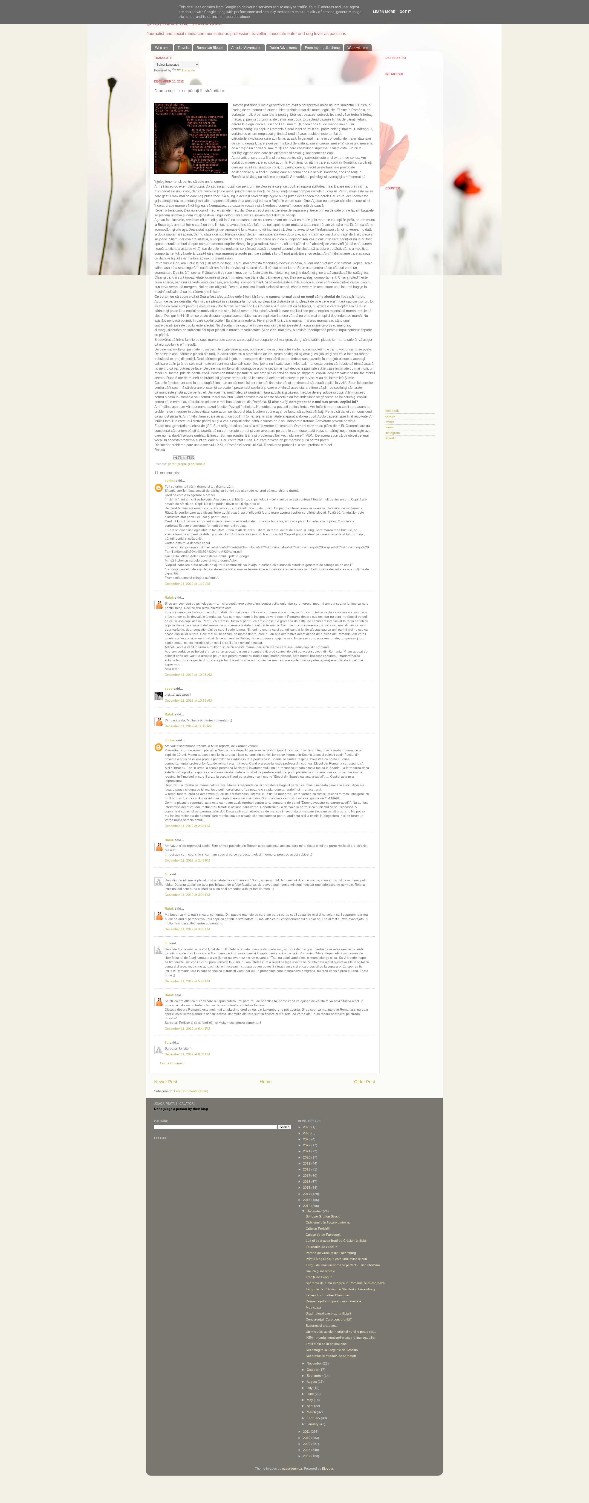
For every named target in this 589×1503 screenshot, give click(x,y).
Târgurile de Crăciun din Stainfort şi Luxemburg (340, 1289)
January (313, 1424)
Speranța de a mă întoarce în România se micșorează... (346, 1283)
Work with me (357, 48)
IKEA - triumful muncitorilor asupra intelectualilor (340, 1337)
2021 (307, 1151)
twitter (389, 422)
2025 (307, 1133)
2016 (307, 1181)
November (315, 1363)
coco (169, 688)
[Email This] (175, 457)
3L (167, 874)
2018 (307, 1169)
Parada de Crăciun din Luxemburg (331, 1253)
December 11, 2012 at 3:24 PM (187, 895)
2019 (307, 1163)
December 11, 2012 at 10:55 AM (188, 700)
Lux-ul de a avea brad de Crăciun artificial (336, 1240)
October (313, 1369)
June (311, 1394)
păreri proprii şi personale (186, 464)
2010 (307, 1438)
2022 (307, 1145)
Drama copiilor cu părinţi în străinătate (333, 1301)
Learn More (384, 12)
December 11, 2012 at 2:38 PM (187, 826)
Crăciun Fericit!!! (318, 1228)
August (312, 1381)
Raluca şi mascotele (320, 1271)
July (310, 1388)
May (310, 1400)
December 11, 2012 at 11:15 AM (188, 726)
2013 (307, 1200)
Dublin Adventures (283, 48)
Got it (405, 12)
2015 (307, 1187)
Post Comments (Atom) (191, 1091)
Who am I (162, 48)
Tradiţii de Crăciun (319, 1277)
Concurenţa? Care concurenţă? (329, 1319)
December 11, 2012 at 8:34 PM (187, 1054)
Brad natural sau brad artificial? (328, 1313)
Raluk (169, 597)
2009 (307, 1444)
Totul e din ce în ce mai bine (326, 1344)
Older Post (364, 1081)
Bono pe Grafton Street (323, 1216)
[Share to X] (184, 457)
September (315, 1375)
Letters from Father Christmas (328, 1295)
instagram (392, 433)
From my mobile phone (322, 48)
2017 (307, 1175)
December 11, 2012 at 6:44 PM (187, 1028)
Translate (188, 70)
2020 (307, 1157)
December (315, 1211)
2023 (307, 1139)
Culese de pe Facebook (323, 1234)
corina (170, 480)
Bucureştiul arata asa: (322, 1325)
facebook (392, 410)
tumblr (390, 427)
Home (266, 1081)
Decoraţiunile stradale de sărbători (331, 1356)
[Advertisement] (410, 266)
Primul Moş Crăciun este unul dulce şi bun (336, 1259)
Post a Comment (172, 1063)
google (390, 416)
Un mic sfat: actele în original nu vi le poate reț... (341, 1331)
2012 (307, 1206)
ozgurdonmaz (292, 1468)
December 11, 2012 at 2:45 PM (187, 860)
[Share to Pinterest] (192, 457)
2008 (307, 1450)
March (312, 1412)
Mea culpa (313, 1307)
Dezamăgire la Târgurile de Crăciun (332, 1350)
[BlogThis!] (179, 457)
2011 (307, 1431)
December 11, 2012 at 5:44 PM (187, 981)
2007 (307, 1456)
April (310, 1406)
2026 (307, 1127)
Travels (183, 48)
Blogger (327, 1468)
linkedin (390, 438)
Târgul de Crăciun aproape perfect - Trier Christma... (344, 1265)
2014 (307, 1194)
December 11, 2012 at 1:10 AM (187, 583)
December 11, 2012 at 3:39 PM (187, 929)
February (314, 1418)
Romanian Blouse (209, 48)
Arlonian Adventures (246, 48)
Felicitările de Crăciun (321, 1247)
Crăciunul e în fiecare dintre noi (328, 1222)
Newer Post (165, 1081)
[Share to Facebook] (188, 457)
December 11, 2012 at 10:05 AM (188, 674)
